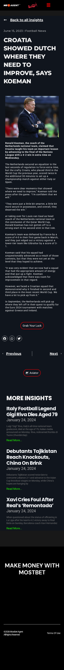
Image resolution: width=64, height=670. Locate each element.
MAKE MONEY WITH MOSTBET (32, 569)
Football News (35, 30)
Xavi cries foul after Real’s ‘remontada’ (29, 502)
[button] (48, 5)
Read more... (14, 440)
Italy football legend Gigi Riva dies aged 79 (31, 411)
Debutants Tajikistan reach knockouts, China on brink (31, 457)
